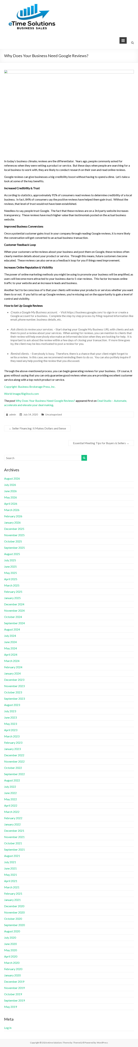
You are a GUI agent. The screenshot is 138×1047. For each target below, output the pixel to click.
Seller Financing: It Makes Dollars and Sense (37, 428)
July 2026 (10, 484)
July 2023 (10, 711)
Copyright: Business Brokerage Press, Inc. (29, 386)
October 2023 (13, 692)
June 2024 (10, 642)
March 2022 (11, 811)
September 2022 (14, 774)
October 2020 (13, 918)
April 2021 (10, 881)
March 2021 (11, 887)
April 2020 (10, 956)
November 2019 (14, 988)
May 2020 (10, 950)
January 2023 (12, 749)
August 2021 (12, 855)
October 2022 (13, 767)
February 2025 (13, 591)
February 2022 (13, 818)
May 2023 (10, 723)
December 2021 (14, 830)
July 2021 (10, 862)
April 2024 (10, 654)
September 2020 (14, 925)
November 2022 (14, 761)
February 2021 (13, 893)
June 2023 (10, 717)
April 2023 (10, 730)
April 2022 (10, 805)
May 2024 (10, 648)
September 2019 (14, 1000)
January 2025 (12, 598)
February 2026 (13, 516)
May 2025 (10, 572)
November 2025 (14, 535)
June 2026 (10, 491)
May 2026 (10, 497)
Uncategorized (53, 414)
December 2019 (14, 981)
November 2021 (14, 837)
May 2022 (10, 799)
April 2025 (10, 579)
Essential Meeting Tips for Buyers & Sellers (101, 443)
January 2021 (12, 899)
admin (12, 414)
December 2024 (14, 604)
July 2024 (10, 635)
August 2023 (12, 705)
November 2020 (14, 912)
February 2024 (13, 667)
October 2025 (13, 541)
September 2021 (14, 849)
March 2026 (11, 510)
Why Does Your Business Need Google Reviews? (45, 400)
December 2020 (14, 906)
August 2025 (12, 554)
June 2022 (10, 793)
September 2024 (14, 623)
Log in (8, 1027)
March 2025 (11, 585)
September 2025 (14, 547)
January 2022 (12, 824)
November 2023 (14, 686)
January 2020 (12, 975)
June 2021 (10, 868)
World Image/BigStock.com (21, 393)
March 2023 (11, 736)
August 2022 (12, 780)
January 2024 (12, 673)
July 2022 (10, 786)
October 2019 (13, 994)
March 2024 (11, 660)
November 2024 (14, 610)
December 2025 (14, 528)
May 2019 (10, 1006)
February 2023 (13, 742)
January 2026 (12, 522)
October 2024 (13, 616)
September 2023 (14, 698)
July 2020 (10, 937)
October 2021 (13, 843)
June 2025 (10, 566)
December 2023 (14, 679)
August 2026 (12, 478)
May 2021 (10, 874)
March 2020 (11, 962)
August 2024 (12, 629)
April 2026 (10, 503)
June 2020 (10, 943)
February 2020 (13, 969)
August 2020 (12, 931)
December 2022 (14, 755)
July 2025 (10, 560)
